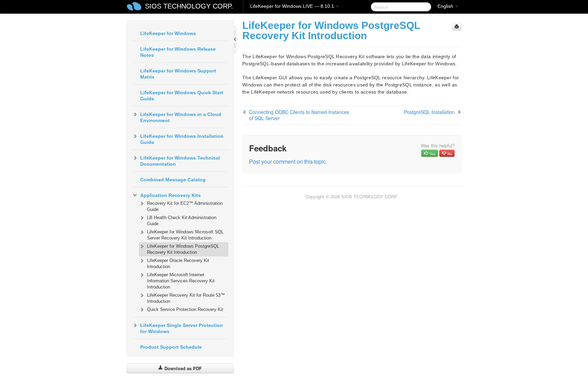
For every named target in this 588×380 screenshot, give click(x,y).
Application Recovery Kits (170, 195)
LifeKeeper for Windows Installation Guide (182, 139)
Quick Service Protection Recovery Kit (185, 309)
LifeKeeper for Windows (168, 33)
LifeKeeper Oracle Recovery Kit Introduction (178, 263)
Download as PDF (182, 368)
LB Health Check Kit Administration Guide (181, 220)
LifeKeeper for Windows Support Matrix (178, 74)
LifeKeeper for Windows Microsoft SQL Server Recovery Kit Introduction (185, 235)
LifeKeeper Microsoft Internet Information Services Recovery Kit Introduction (181, 281)
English (446, 6)
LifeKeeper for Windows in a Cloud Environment (180, 117)
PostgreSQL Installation (429, 112)
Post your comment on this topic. (288, 161)
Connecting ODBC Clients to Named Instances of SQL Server (299, 115)
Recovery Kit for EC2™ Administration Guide (185, 206)
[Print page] (456, 26)
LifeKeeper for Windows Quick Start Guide (181, 95)
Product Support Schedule (171, 347)
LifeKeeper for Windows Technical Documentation (180, 161)
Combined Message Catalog (173, 179)
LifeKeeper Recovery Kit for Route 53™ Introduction (186, 298)
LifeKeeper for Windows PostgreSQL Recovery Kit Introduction (183, 249)
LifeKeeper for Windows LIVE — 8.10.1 (293, 6)
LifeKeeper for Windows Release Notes (178, 52)
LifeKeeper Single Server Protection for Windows (181, 328)
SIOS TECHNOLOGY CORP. (189, 6)
